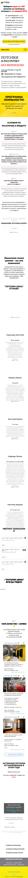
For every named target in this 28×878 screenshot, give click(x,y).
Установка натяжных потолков (15, 849)
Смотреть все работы (15, 754)
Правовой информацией (17, 236)
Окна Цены (9, 862)
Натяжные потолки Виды (13, 845)
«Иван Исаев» (19, 876)
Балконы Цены (18, 862)
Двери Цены (21, 864)
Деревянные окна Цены (10, 864)
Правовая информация (14, 871)
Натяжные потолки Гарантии (14, 852)
